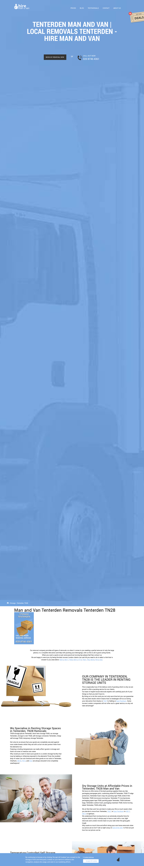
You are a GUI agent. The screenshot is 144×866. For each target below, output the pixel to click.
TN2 (88, 660)
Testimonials (93, 8)
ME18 (92, 660)
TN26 (71, 660)
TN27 (84, 660)
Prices (73, 8)
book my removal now (55, 57)
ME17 (66, 660)
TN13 (97, 660)
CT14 (80, 660)
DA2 (101, 660)
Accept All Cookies (91, 861)
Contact (106, 8)
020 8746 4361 (118, 828)
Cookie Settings (89, 857)
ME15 (62, 660)
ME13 (75, 660)
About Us (117, 8)
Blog (82, 8)
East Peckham (121, 701)
